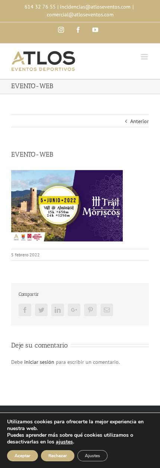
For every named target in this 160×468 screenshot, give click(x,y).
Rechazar (57, 456)
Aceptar (23, 456)
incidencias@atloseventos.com (95, 6)
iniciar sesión (40, 362)
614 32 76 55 (40, 6)
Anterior (139, 121)
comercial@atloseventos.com (80, 14)
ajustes (64, 442)
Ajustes (92, 456)
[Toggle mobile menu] (145, 57)
